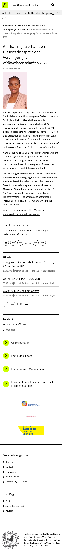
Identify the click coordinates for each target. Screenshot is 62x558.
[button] (5, 304)
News (22, 29)
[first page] (13, 243)
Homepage (8, 25)
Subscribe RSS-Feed (14, 505)
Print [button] (7, 500)
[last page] (43, 243)
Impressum (10, 471)
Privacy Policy (12, 476)
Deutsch (9, 510)
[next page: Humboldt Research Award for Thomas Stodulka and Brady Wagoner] (36, 243)
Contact (9, 466)
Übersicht (11, 329)
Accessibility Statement (16, 481)
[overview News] (6, 243)
